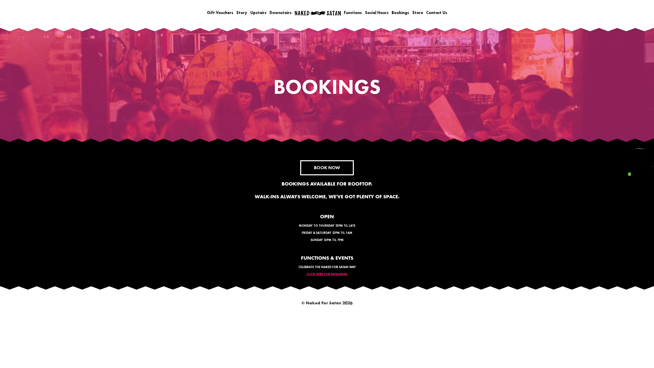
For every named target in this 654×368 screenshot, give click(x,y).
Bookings (400, 12)
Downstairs (280, 12)
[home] (318, 13)
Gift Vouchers (220, 12)
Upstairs (258, 12)
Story (241, 12)
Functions (353, 12)
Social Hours (377, 12)
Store (417, 12)
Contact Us (436, 12)
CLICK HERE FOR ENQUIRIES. (327, 274)
